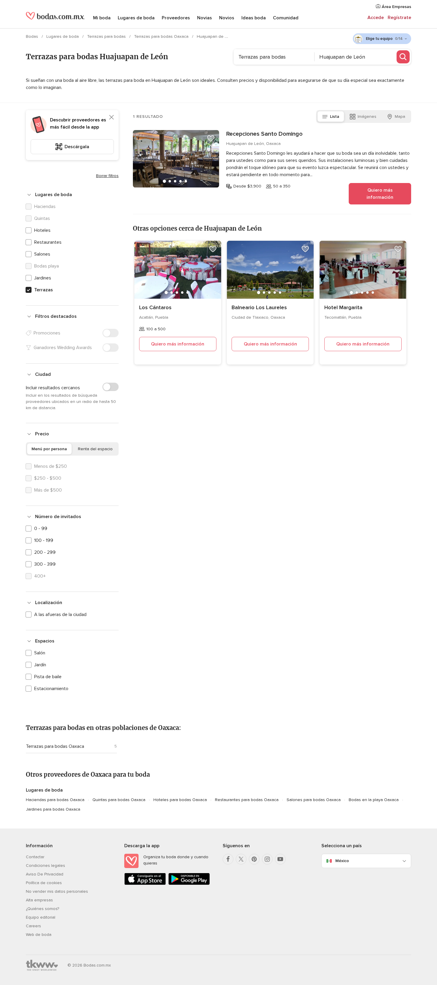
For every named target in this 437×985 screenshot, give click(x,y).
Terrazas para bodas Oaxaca (162, 36)
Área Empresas (396, 6)
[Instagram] (267, 859)
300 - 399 (45, 564)
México (342, 860)
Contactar (35, 856)
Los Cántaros (155, 307)
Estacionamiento (51, 689)
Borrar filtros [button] (107, 175)
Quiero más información (380, 193)
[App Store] (145, 883)
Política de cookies (44, 882)
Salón (39, 653)
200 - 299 (45, 552)
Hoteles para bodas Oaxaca (180, 799)
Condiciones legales (45, 865)
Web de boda (38, 934)
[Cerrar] (111, 117)
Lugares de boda (136, 18)
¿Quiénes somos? (42, 908)
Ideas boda (253, 18)
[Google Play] (189, 883)
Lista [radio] (334, 116)
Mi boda (102, 18)
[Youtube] (280, 859)
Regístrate (399, 18)
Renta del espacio (95, 448)
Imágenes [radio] (367, 116)
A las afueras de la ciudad (60, 614)
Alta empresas (39, 900)
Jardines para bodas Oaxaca (53, 809)
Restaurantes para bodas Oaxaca (247, 799)
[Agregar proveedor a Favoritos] (211, 138)
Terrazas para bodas (107, 36)
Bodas (32, 36)
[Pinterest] (254, 859)
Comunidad (285, 18)
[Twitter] (241, 859)
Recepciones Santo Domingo (264, 133)
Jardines (42, 278)
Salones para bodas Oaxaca (314, 799)
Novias (204, 18)
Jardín (40, 665)
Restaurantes (48, 242)
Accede (375, 18)
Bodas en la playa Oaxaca (374, 799)
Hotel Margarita (343, 307)
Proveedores (176, 18)
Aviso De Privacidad (44, 874)
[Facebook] (228, 859)
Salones (42, 254)
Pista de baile (48, 677)
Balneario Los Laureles (259, 307)
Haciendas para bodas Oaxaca (55, 799)
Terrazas (43, 290)
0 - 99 (40, 528)
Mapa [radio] (400, 116)
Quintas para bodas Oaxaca (118, 799)
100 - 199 (43, 540)
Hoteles (42, 230)
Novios (226, 18)
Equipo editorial (40, 917)
